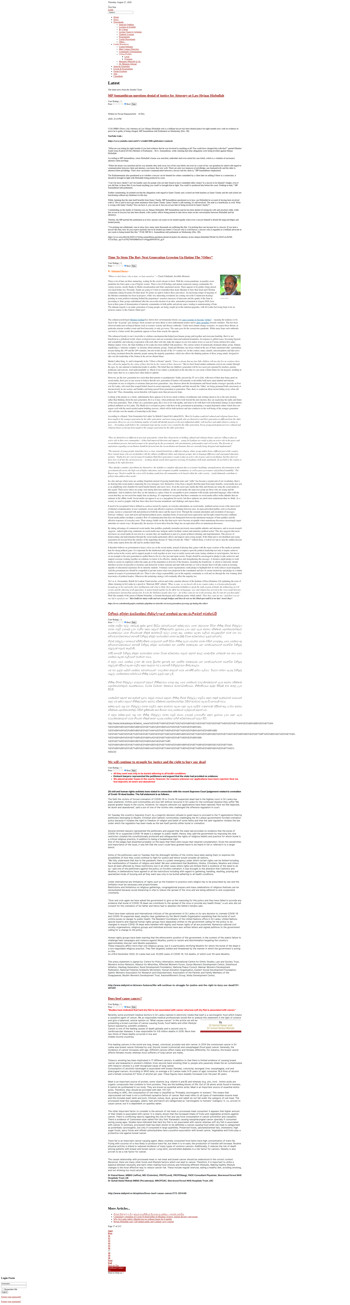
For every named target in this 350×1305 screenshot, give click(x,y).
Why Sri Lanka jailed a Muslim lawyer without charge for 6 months (142, 1219)
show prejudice (202, 322)
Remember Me (10, 1289)
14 (109, 1243)
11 (109, 1236)
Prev (110, 1233)
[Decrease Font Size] (109, 5)
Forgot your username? (11, 1301)
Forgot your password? (11, 1297)
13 (109, 1241)
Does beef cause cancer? (125, 998)
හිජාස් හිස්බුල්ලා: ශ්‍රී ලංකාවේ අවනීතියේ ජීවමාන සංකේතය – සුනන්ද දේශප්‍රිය (148, 1214)
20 (109, 1258)
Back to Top (113, 1265)
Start (110, 1231)
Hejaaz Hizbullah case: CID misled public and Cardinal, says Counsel (143, 1221)
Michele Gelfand (137, 319)
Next (110, 1260)
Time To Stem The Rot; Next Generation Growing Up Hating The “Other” (160, 257)
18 (109, 1253)
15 (109, 1246)
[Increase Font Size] (108, 5)
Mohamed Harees (119, 271)
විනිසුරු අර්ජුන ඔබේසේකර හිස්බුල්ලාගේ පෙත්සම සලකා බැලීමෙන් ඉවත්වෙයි (162, 614)
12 (109, 1238)
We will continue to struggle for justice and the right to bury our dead (157, 762)
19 (109, 1255)
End (110, 1263)
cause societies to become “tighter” (197, 319)
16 (109, 1248)
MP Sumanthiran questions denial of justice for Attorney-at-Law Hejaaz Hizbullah (166, 95)
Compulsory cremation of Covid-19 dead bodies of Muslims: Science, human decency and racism (155, 1217)
